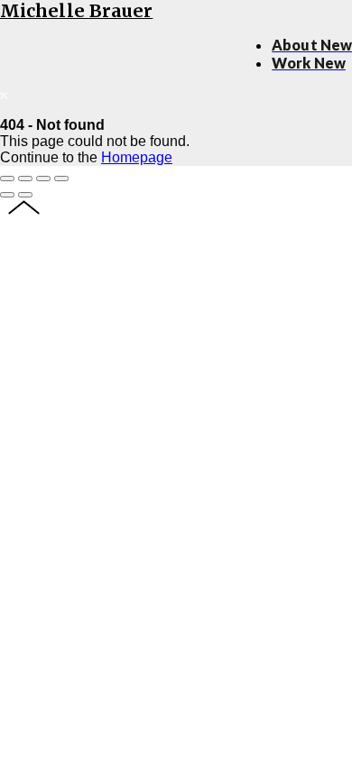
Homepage (136, 157)
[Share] (25, 178)
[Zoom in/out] (61, 178)
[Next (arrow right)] (25, 194)
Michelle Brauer (76, 11)
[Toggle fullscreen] (43, 178)
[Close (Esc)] (7, 178)
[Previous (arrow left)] (7, 194)
